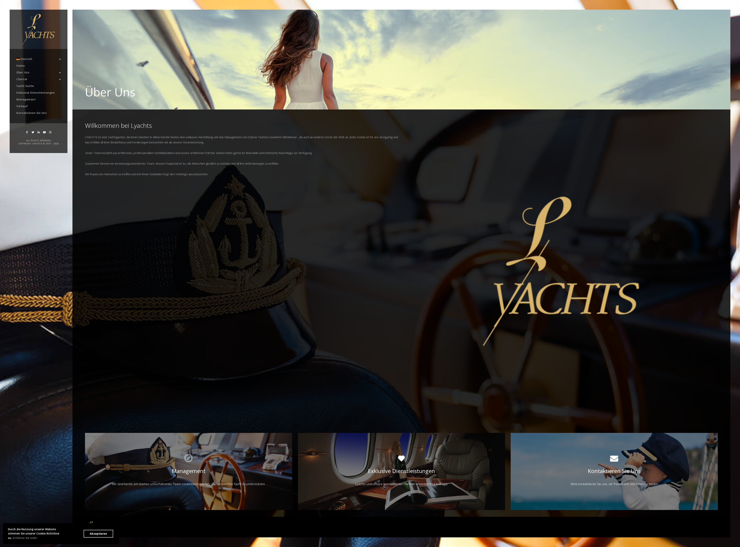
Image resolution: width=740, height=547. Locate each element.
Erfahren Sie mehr (25, 538)
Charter (22, 79)
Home (20, 65)
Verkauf (22, 106)
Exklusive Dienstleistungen (35, 92)
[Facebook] (27, 132)
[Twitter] (33, 132)
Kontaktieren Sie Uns (31, 113)
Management (26, 99)
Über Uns (22, 72)
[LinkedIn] (38, 132)
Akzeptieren (98, 533)
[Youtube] (44, 132)
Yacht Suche (25, 86)
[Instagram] (50, 132)
